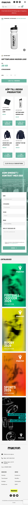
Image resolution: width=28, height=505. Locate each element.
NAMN (4, 196)
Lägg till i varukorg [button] (8, 123)
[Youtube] (20, 2)
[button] (25, 2)
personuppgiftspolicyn (13, 243)
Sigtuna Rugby (13, 18)
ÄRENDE (4, 220)
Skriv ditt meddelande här (9, 228)
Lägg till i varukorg (14, 81)
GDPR (16, 484)
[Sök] (3, 6)
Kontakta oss (4, 484)
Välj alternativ (7, 155)
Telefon (4, 212)
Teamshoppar (6, 18)
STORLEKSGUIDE (5, 69)
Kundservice (17, 475)
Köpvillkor (17, 478)
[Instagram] (14, 2)
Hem (2, 18)
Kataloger (3, 481)
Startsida (3, 475)
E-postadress (6, 204)
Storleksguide (18, 481)
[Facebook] (17, 2)
